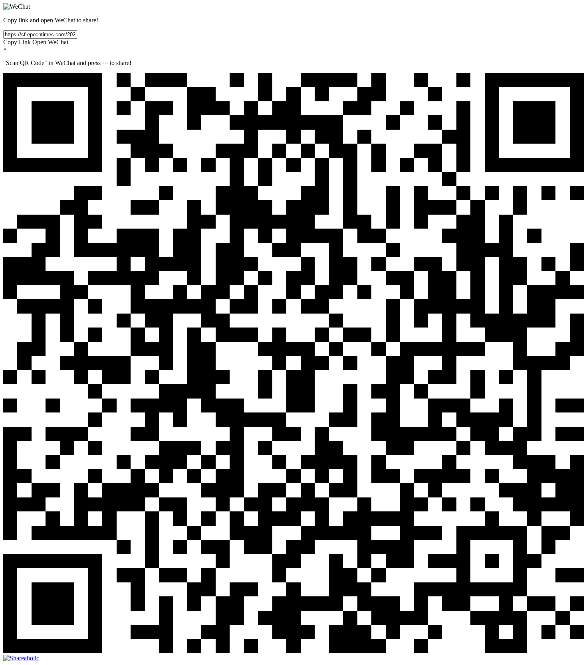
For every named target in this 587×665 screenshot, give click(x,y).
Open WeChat (50, 42)
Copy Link (17, 42)
